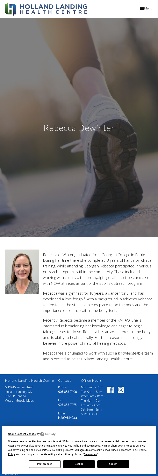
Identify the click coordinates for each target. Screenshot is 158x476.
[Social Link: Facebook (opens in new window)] (110, 390)
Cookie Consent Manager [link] (22, 434)
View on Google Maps (19, 400)
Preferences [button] (90, 454)
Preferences (44, 464)
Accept (113, 464)
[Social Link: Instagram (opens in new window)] (121, 390)
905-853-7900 (67, 392)
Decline (79, 464)
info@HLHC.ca (67, 418)
